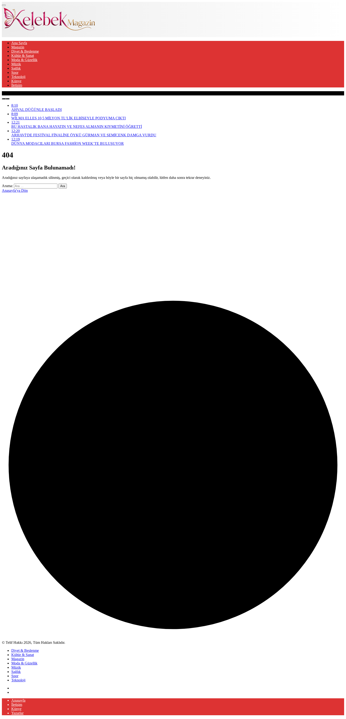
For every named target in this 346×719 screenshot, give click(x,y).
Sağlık (16, 68)
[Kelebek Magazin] (49, 30)
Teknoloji (18, 77)
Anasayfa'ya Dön (15, 191)
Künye (16, 81)
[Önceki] (4, 98)
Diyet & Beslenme (25, 51)
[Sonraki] (7, 98)
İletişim (16, 85)
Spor (14, 73)
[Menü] (4, 5)
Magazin (17, 47)
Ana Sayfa (19, 43)
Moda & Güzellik (24, 60)
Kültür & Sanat (22, 56)
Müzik (16, 64)
